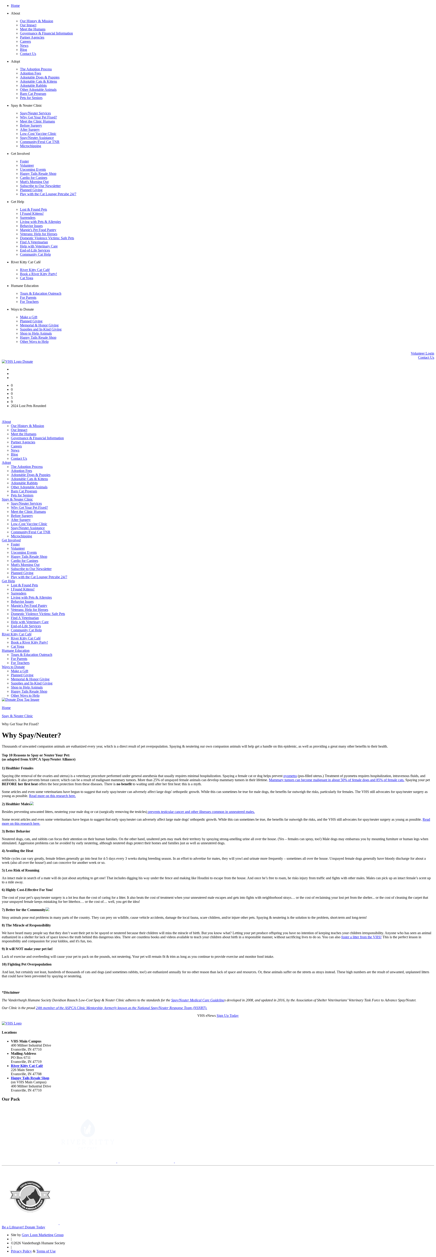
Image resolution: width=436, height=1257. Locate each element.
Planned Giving (31, 190)
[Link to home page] (12, 361)
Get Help (8, 581)
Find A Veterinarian (34, 242)
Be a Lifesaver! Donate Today (23, 1227)
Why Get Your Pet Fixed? (38, 117)
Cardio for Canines (33, 178)
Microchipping (30, 146)
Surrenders (27, 218)
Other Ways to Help (34, 341)
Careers (25, 41)
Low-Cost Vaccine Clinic (38, 134)
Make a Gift (28, 317)
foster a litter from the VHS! (361, 937)
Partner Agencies (32, 37)
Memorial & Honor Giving (39, 325)
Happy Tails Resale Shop (38, 173)
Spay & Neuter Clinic (17, 499)
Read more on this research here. (52, 796)
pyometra (290, 776)
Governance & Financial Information (46, 33)
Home (15, 5)
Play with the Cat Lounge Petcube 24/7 (48, 194)
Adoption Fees (30, 73)
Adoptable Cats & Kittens (38, 81)
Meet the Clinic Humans (37, 121)
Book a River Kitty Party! (38, 274)
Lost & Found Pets (33, 209)
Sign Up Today (228, 1015)
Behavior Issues (31, 226)
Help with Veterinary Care (39, 246)
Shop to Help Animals (36, 333)
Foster (24, 161)
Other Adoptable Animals (38, 89)
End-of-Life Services (35, 250)
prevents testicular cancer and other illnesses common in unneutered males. (201, 812)
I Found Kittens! (32, 213)
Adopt (6, 462)
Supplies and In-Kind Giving (41, 329)
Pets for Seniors (31, 98)
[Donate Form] (20, 699)
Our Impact (28, 25)
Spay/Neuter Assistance (37, 138)
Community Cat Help (35, 254)
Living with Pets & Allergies (40, 222)
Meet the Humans (32, 29)
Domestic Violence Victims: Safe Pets (47, 238)
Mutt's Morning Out (34, 182)
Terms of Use (46, 1251)
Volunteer (27, 165)
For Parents (28, 297)
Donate (27, 361)
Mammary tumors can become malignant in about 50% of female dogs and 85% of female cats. (336, 780)
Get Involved (11, 540)
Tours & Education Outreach (40, 293)
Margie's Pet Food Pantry (38, 230)
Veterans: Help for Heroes (38, 234)
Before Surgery (31, 125)
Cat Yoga (26, 278)
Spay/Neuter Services (35, 113)
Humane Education (16, 650)
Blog (23, 50)
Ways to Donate (13, 667)
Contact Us (28, 54)
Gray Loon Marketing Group (43, 1235)
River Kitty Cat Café (35, 270)
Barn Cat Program (33, 94)
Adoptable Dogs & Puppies (39, 77)
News (24, 45)
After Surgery (30, 129)
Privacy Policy (21, 1251)
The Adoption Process (36, 69)
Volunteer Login (422, 353)
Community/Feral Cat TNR (39, 142)
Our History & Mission (36, 21)
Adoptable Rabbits (33, 85)
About (6, 422)
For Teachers (29, 302)
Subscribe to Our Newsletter (40, 186)
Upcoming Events (33, 169)
